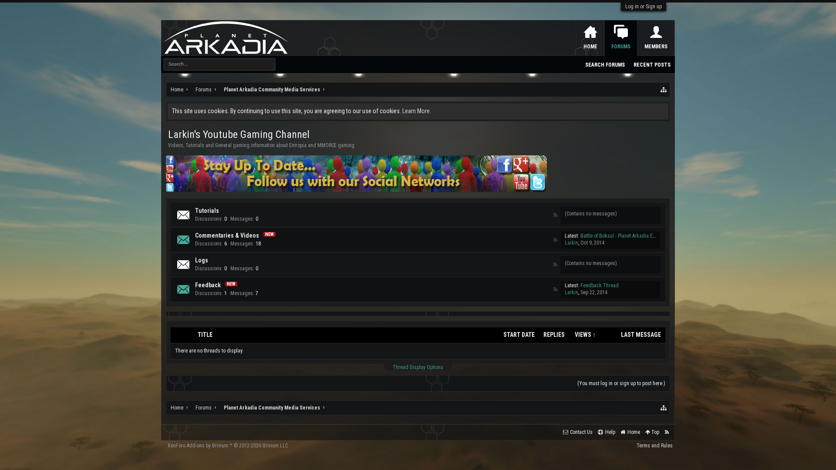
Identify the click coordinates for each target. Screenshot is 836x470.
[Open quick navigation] (664, 90)
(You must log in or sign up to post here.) (621, 383)
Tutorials (207, 210)
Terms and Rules (655, 446)
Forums (620, 47)
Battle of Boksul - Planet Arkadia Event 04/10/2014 (633, 236)
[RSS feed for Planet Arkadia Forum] (666, 432)
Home (590, 47)
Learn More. (416, 110)
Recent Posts (652, 65)
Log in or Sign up (643, 6)
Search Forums (605, 65)
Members (655, 47)
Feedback (208, 285)
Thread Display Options (418, 367)
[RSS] (555, 215)
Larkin (571, 243)
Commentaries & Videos (227, 235)
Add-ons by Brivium (228, 446)
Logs (201, 260)
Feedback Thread (599, 285)
